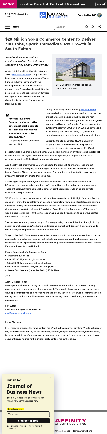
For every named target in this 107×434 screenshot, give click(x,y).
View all (101, 4)
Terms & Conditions (82, 431)
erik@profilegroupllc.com (18, 313)
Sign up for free (28, 420)
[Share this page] (100, 26)
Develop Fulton (88, 109)
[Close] (51, 377)
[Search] (86, 27)
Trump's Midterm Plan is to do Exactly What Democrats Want (50, 4)
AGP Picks (8, 4)
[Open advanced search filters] (93, 27)
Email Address (15, 409)
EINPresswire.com (21, 74)
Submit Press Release (59, 431)
